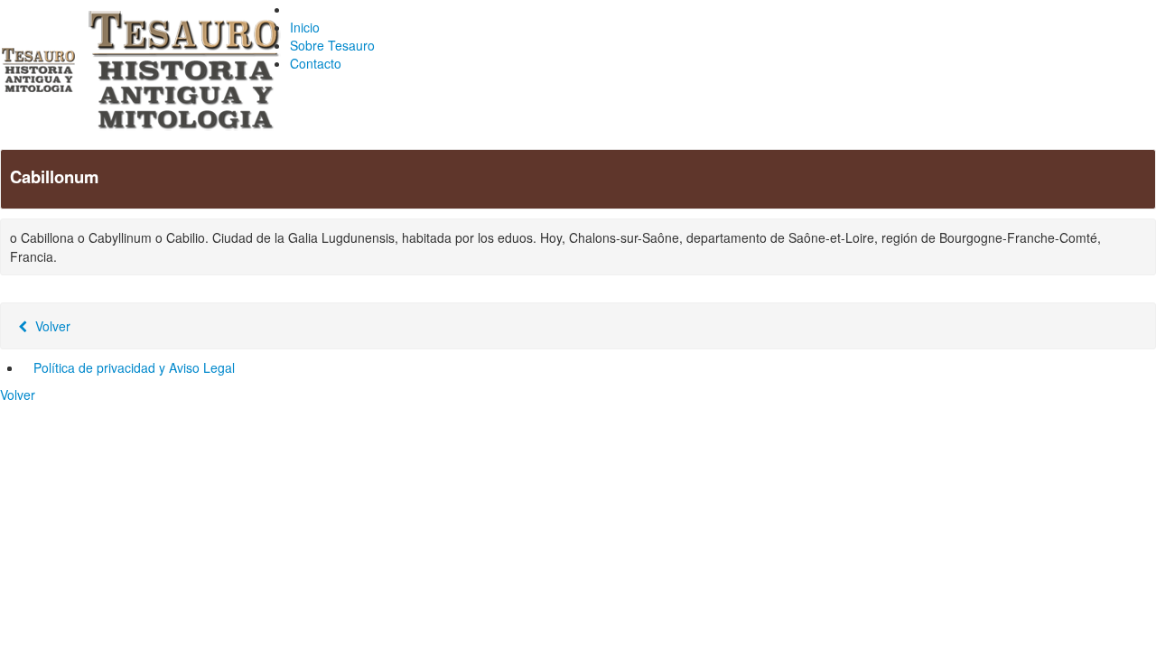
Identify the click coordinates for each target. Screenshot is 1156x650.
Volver (51, 326)
